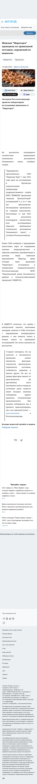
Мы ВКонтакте (6, 659)
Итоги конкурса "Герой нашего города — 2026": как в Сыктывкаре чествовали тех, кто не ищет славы (17, 521)
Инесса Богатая (21, 67)
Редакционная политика (9, 641)
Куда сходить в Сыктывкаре (10, 27)
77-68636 (19, 729)
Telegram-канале (10, 427)
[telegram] (22, 440)
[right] (35, 27)
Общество (7, 59)
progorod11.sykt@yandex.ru (10, 703)
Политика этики (7, 637)
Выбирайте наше (26, 27)
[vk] (15, 440)
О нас (4, 648)
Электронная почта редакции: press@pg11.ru (15, 697)
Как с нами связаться (8, 645)
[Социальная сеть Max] (27, 94)
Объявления (5, 667)
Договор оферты (7, 633)
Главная (4, 678)
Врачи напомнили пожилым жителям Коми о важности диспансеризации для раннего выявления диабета (17, 508)
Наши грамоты (6, 652)
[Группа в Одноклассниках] (7, 619)
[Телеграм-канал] (10, 619)
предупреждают (13, 413)
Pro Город (5, 663)
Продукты (19, 59)
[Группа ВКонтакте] (10, 90)
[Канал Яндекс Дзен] (10, 94)
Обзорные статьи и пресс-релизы (12, 630)
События (4, 674)
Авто (3, 671)
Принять (30, 33)
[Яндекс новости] (27, 90)
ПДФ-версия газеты (8, 656)
